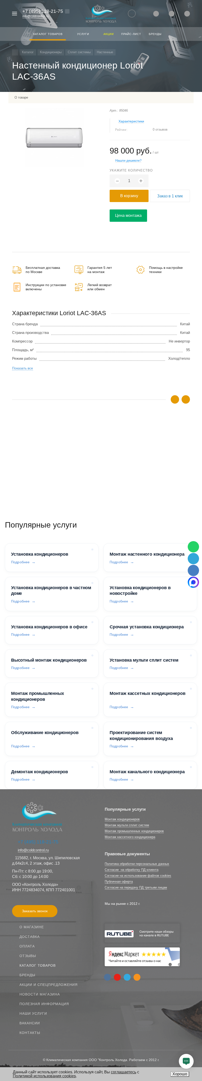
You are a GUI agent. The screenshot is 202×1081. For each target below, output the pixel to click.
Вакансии (29, 1023)
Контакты (29, 1033)
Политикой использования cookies (44, 1076)
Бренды (27, 975)
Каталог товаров (37, 965)
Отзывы (27, 956)
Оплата (27, 946)
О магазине (31, 927)
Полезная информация (44, 1004)
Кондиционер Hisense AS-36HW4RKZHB (46, 458)
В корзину (129, 196)
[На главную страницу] (100, 13)
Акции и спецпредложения (48, 985)
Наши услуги (33, 1013)
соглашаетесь (123, 1072)
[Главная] (15, 52)
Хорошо (179, 1074)
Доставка (29, 937)
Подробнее (20, 562)
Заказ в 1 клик (170, 196)
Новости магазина (39, 994)
